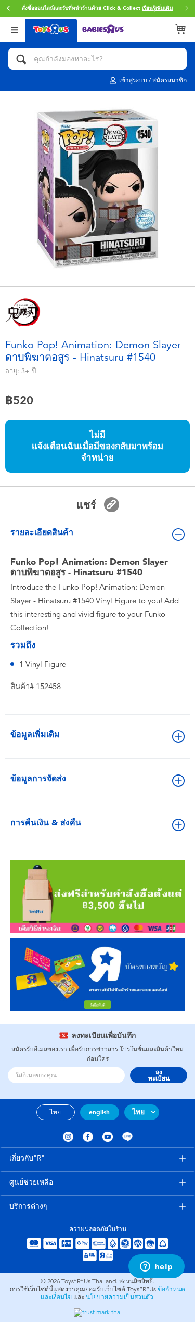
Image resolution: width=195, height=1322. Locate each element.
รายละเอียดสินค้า (41, 532)
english (99, 1112)
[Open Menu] (14, 28)
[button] (8, 8)
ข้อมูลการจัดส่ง (38, 778)
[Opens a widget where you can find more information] (156, 1267)
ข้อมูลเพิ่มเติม (35, 734)
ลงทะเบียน (159, 1075)
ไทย (55, 1112)
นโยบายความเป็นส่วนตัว (119, 1297)
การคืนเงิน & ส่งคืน (45, 823)
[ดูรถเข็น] (180, 29)
